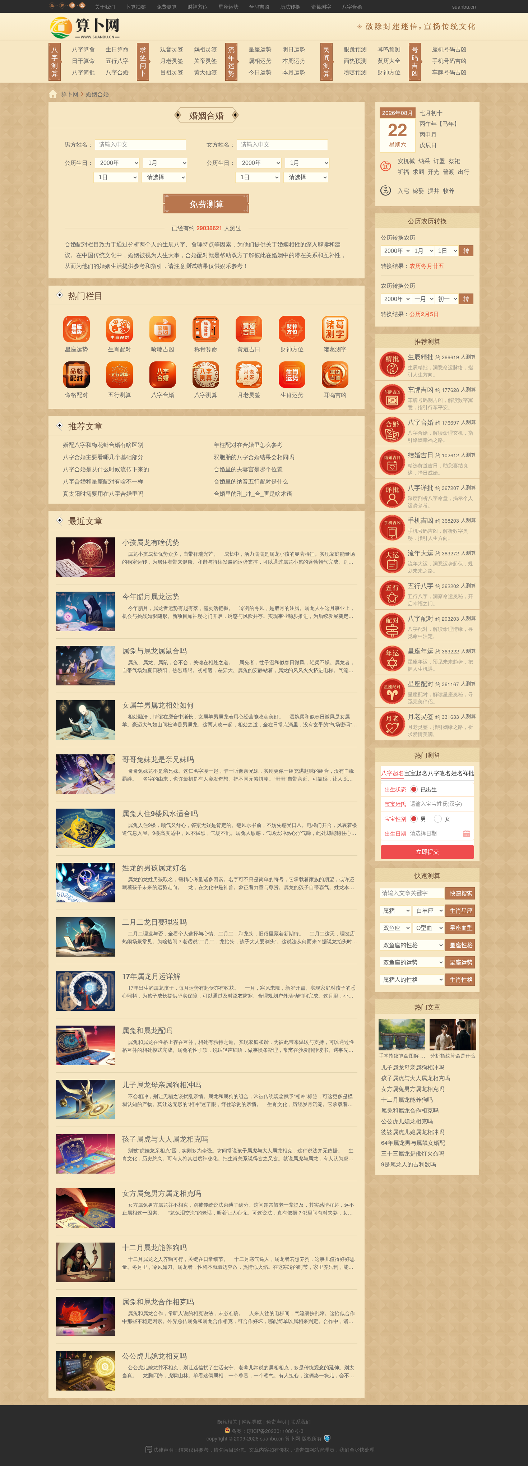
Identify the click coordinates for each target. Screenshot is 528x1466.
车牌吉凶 (421, 389)
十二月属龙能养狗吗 (154, 1247)
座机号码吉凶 (449, 49)
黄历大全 (389, 60)
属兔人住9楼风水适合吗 (160, 813)
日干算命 (83, 60)
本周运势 (293, 60)
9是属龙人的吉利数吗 (408, 1164)
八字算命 (83, 49)
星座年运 (421, 650)
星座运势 (228, 6)
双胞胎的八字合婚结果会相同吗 (254, 457)
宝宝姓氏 (395, 804)
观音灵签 (171, 49)
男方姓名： (79, 144)
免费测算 (167, 6)
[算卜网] (67, 6)
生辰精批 (421, 356)
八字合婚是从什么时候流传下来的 (106, 469)
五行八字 (117, 60)
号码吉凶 (259, 6)
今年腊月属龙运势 (151, 596)
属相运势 (260, 60)
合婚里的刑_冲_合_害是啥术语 (253, 493)
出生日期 (395, 833)
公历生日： (79, 162)
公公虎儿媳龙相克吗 (154, 1355)
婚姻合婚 (97, 94)
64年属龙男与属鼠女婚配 (413, 1142)
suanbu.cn (464, 6)
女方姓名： (221, 144)
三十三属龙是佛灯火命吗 (412, 1153)
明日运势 (293, 49)
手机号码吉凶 (449, 60)
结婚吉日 (421, 454)
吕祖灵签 (171, 72)
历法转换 (290, 6)
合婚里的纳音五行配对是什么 (251, 481)
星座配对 (421, 683)
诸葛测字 (321, 6)
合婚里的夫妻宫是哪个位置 (248, 469)
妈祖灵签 (205, 49)
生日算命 (117, 49)
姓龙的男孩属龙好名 (154, 867)
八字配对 (421, 618)
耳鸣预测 (389, 49)
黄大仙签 (205, 72)
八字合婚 (352, 6)
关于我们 (105, 6)
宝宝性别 (395, 818)
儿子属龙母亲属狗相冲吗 (161, 1084)
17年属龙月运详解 (151, 976)
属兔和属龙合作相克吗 (158, 1301)
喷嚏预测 (355, 72)
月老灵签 (171, 60)
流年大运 (421, 552)
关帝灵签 (205, 60)
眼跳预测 (355, 49)
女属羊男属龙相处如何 (158, 704)
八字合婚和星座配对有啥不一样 (103, 481)
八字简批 (83, 72)
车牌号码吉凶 (449, 72)
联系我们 (301, 1421)
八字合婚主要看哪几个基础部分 (103, 457)
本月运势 (293, 72)
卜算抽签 (136, 6)
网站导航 (252, 1421)
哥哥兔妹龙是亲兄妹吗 (158, 759)
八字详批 (421, 487)
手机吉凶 (421, 519)
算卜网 (69, 94)
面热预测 (355, 60)
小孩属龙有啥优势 (151, 542)
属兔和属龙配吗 (147, 1030)
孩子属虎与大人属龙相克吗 (165, 1138)
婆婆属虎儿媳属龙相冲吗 (412, 1132)
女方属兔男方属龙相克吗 (161, 1193)
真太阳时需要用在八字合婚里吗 (103, 493)
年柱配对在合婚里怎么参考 (248, 444)
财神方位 (197, 6)
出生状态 (395, 789)
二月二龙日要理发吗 (154, 921)
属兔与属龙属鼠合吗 (154, 650)
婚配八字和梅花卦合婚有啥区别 (103, 444)
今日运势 (260, 72)
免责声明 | (278, 1421)
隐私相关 (227, 1421)
